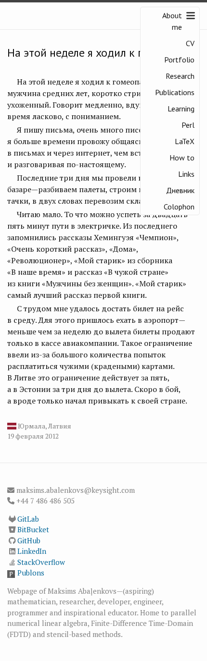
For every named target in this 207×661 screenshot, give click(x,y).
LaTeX (184, 141)
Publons (30, 572)
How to (181, 157)
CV (190, 43)
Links (186, 174)
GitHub (28, 540)
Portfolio (179, 59)
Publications (174, 92)
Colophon (179, 206)
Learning (181, 108)
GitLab (28, 519)
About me (172, 21)
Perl (187, 125)
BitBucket (33, 529)
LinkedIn (31, 551)
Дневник (180, 190)
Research (180, 76)
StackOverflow (41, 562)
